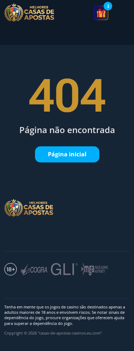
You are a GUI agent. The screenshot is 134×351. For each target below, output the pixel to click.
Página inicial (67, 154)
